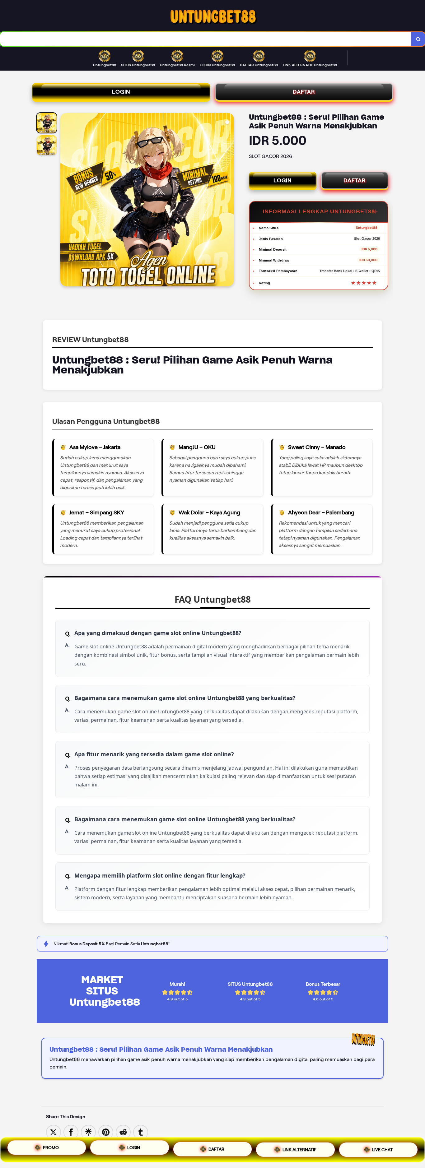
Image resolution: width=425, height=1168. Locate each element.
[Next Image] (229, 200)
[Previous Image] (65, 200)
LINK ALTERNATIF (299, 1147)
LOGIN (121, 92)
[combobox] (206, 39)
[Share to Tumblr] (140, 1131)
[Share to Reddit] (123, 1131)
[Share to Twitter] (53, 1131)
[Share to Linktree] (88, 1131)
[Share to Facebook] (70, 1131)
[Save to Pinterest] (105, 1131)
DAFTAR (304, 92)
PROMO (51, 1149)
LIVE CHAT (382, 1147)
